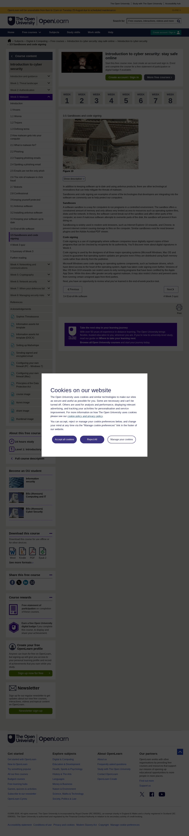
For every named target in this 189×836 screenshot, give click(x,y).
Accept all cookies (64, 439)
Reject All (92, 439)
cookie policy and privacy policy (85, 416)
